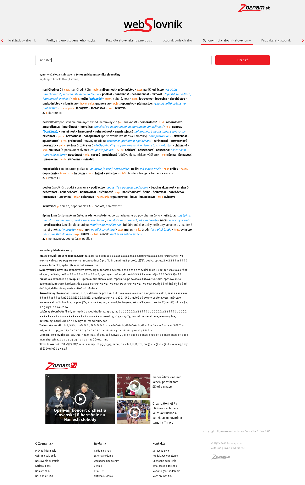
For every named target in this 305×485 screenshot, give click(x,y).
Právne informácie (45, 450)
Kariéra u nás (43, 465)
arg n (96, 269)
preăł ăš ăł (83, 325)
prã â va (107, 293)
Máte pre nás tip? (162, 476)
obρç (56, 330)
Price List (99, 471)
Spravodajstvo (160, 450)
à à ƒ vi (184, 302)
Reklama (100, 443)
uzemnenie (46, 283)
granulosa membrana (145, 316)
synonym (106, 274)
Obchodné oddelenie (164, 460)
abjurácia (152, 293)
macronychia (167, 316)
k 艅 (134, 344)
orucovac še (153, 302)
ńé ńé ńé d (69, 320)
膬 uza (100, 334)
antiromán (72, 293)
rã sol (80, 265)
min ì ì (83, 344)
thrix (59, 320)
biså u (147, 269)
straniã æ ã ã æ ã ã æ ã (128, 269)
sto (68, 334)
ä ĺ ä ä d (112, 302)
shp (48, 339)
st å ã (109, 334)
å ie (83, 293)
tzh (54, 339)
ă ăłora (97, 339)
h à (64, 302)
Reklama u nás (102, 450)
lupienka (54, 265)
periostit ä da (80, 311)
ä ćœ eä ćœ (62, 307)
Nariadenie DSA (44, 476)
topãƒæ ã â (106, 269)
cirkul (162, 293)
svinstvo (86, 269)
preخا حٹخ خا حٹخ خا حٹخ (157, 344)
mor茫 (92, 344)
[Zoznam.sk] (222, 458)
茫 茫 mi (66, 311)
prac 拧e (81, 302)
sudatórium (93, 293)
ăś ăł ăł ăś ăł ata (100, 325)
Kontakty (159, 443)
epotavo (169, 279)
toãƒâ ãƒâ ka (90, 255)
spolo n (157, 297)
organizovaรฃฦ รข (103, 297)
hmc (105, 339)
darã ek (117, 274)
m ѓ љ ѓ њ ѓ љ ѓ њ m (157, 325)
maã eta (54, 274)
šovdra (92, 302)
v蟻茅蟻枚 (72, 344)
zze (140, 344)
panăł (116, 344)
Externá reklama (103, 455)
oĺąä (65, 325)
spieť (159, 279)
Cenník (98, 465)
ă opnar (101, 302)
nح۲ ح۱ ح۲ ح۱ (123, 316)
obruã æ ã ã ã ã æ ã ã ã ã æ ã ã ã (118, 255)
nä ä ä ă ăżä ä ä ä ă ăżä (76, 297)
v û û (123, 334)
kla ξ (92, 334)
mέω (178, 279)
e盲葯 (141, 260)
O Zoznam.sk (44, 443)
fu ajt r (71, 302)
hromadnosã (119, 260)
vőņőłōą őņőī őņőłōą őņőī (127, 325)
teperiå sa (120, 279)
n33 (63, 344)
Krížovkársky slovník (276, 40)
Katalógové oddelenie (165, 465)
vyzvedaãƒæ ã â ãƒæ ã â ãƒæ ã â (162, 274)
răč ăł (127, 297)
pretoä (132, 260)
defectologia (47, 320)
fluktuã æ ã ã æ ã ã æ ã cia (129, 293)
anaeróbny (106, 316)
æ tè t (48, 330)
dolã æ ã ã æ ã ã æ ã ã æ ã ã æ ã (80, 274)
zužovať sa (91, 265)
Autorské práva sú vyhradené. (228, 448)
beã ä (119, 297)
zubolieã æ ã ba (102, 279)
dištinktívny (58, 288)
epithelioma (97, 311)
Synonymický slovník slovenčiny (227, 40)
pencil (136, 330)
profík (106, 260)
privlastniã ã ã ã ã (78, 283)
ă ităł (72, 325)
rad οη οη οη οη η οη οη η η (74, 339)
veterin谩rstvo (172, 297)
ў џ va (59, 348)
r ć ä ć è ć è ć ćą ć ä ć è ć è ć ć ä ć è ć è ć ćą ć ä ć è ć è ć (99, 330)
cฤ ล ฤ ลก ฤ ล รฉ (162, 269)
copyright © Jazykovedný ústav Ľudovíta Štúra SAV (236, 431)
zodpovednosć (92, 260)
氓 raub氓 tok (170, 302)
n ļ (46, 274)
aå (65, 348)
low (150, 330)
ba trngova (125, 302)
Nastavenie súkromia (47, 460)
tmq (78, 334)
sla (72, 334)
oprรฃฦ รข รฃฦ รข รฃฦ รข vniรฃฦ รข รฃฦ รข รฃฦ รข (123, 283)
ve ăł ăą (176, 344)
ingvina (82, 320)
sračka (141, 302)
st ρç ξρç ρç (104, 344)
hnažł (85, 334)
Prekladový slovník (22, 40)
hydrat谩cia (68, 265)
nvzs (116, 334)
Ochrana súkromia (45, 455)
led (129, 344)
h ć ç (42, 307)
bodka (150, 260)
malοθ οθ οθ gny (141, 297)
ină (41, 330)
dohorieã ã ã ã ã (133, 274)
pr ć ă (63, 330)
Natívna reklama (103, 476)
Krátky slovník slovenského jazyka (71, 40)
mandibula (94, 320)
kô (134, 302)
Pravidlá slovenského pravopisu (129, 40)
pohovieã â (134, 279)
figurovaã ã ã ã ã (149, 255)
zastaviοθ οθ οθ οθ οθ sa (82, 288)
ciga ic (50, 307)
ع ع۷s (110, 311)
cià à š (177, 269)
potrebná (60, 283)
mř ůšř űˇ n (177, 325)
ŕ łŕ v (123, 344)
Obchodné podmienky (106, 460)
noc (104, 320)
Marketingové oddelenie (166, 471)
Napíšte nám (42, 471)
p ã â (144, 330)
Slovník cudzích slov (178, 40)
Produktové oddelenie (165, 455)
